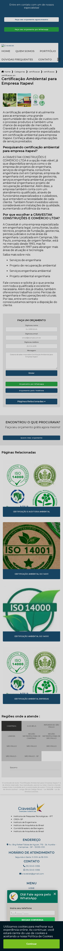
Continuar (31, 944)
